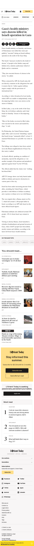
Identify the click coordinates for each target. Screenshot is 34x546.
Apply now (17, 393)
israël (18, 242)
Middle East (25, 17)
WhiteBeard (12, 540)
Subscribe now (17, 370)
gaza (4, 242)
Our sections (5, 458)
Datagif (8, 538)
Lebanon (15, 17)
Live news (6, 17)
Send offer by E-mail (17, 376)
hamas (11, 242)
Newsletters (5, 462)
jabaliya (25, 242)
